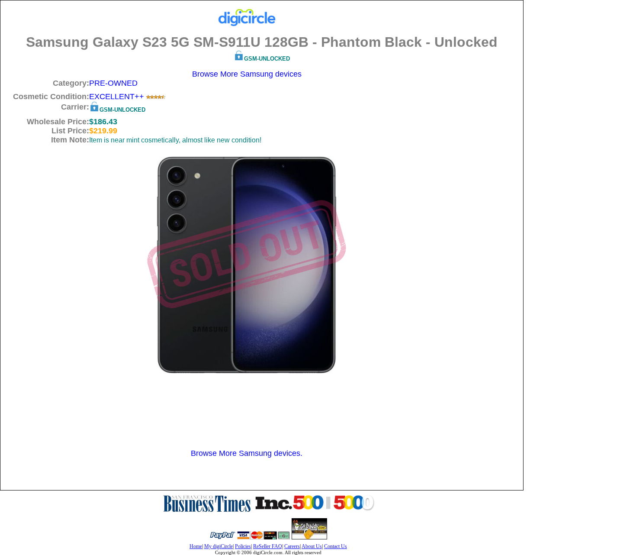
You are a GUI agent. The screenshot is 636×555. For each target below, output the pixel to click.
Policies (243, 546)
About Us (312, 546)
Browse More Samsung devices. (246, 453)
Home (196, 546)
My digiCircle (218, 546)
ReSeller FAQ (267, 546)
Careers (292, 546)
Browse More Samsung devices (247, 74)
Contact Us (335, 546)
